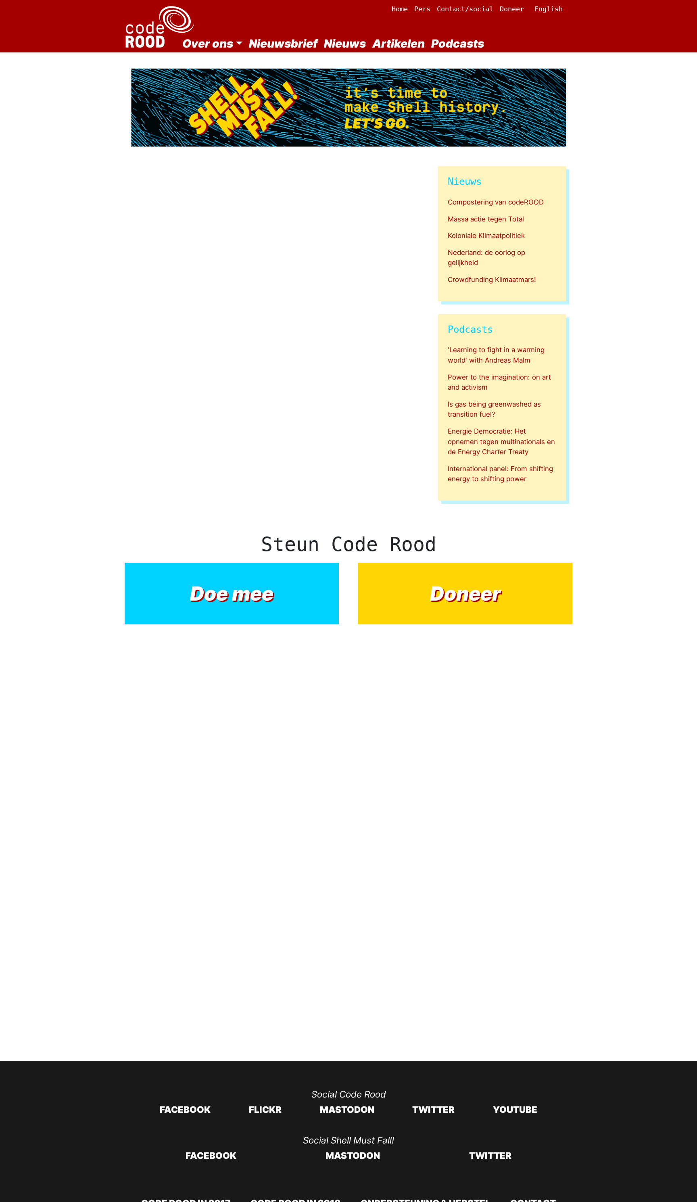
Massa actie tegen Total (486, 219)
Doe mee (231, 593)
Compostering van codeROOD (496, 202)
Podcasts (457, 43)
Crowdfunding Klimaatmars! (492, 279)
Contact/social (465, 9)
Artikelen (398, 43)
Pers (422, 9)
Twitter (433, 1109)
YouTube (515, 1109)
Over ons (207, 43)
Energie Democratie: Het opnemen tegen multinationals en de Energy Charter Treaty (501, 441)
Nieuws (345, 43)
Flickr (265, 1109)
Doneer (512, 9)
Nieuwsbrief (283, 43)
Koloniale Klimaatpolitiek (486, 236)
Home (400, 9)
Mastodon (347, 1109)
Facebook (185, 1109)
